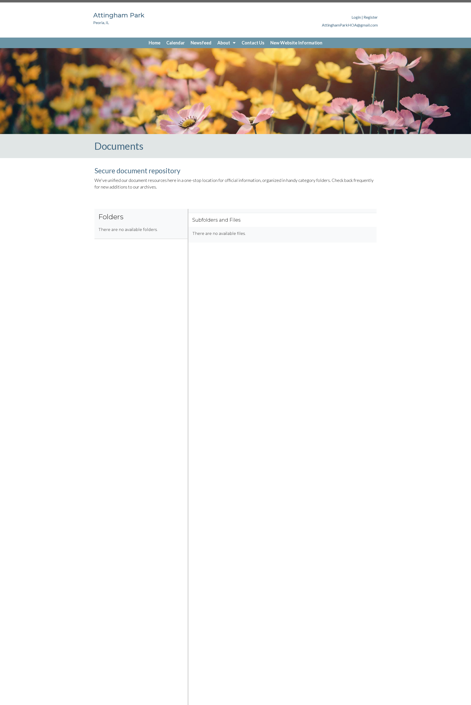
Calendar (175, 42)
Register (371, 17)
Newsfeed (201, 42)
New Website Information (296, 42)
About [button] (224, 42)
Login (356, 17)
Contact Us (253, 42)
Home (154, 42)
